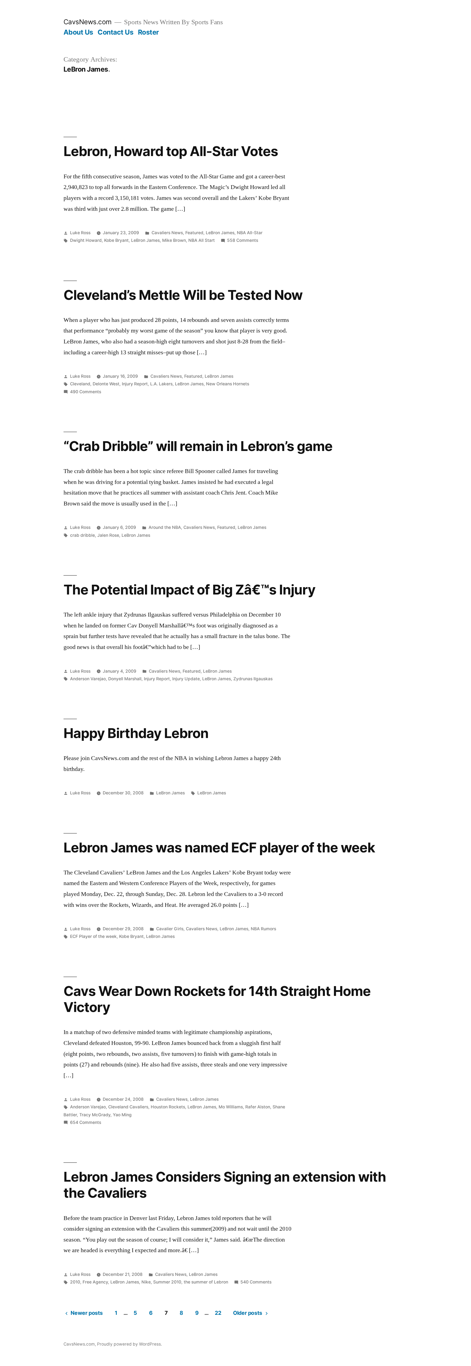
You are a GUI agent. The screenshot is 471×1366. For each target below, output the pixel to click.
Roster (148, 32)
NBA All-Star (249, 232)
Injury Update (186, 678)
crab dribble (82, 535)
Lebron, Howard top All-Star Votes (171, 151)
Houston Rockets (168, 1106)
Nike (146, 1282)
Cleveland (80, 383)
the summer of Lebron (206, 1282)
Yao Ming (122, 1114)
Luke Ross (80, 232)
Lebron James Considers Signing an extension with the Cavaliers (225, 1185)
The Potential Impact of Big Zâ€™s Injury (189, 589)
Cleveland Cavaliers (128, 1106)
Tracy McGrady (94, 1114)
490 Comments (85, 391)
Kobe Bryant (116, 240)
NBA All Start (201, 240)
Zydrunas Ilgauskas (253, 678)
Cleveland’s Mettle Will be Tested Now (183, 295)
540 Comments (255, 1282)
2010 (75, 1282)
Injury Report (135, 383)
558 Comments (242, 240)
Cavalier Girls (169, 928)
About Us (78, 32)
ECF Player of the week (93, 936)
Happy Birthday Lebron (136, 733)
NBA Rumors (263, 928)
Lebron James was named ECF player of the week (219, 847)
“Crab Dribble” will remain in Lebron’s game (198, 446)
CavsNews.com (88, 22)
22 (218, 1313)
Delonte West (106, 383)
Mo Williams (231, 1106)
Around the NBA (165, 527)
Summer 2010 (167, 1282)
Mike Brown (174, 240)
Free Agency (95, 1282)
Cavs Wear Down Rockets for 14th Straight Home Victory (217, 999)
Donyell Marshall (124, 678)
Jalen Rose (108, 535)
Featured (194, 232)
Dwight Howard (86, 240)
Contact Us (115, 32)
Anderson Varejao (88, 678)
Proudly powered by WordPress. (129, 1344)
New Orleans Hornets (227, 383)
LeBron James (220, 232)
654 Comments (85, 1122)
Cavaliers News (167, 232)
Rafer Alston (257, 1106)
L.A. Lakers (161, 383)
